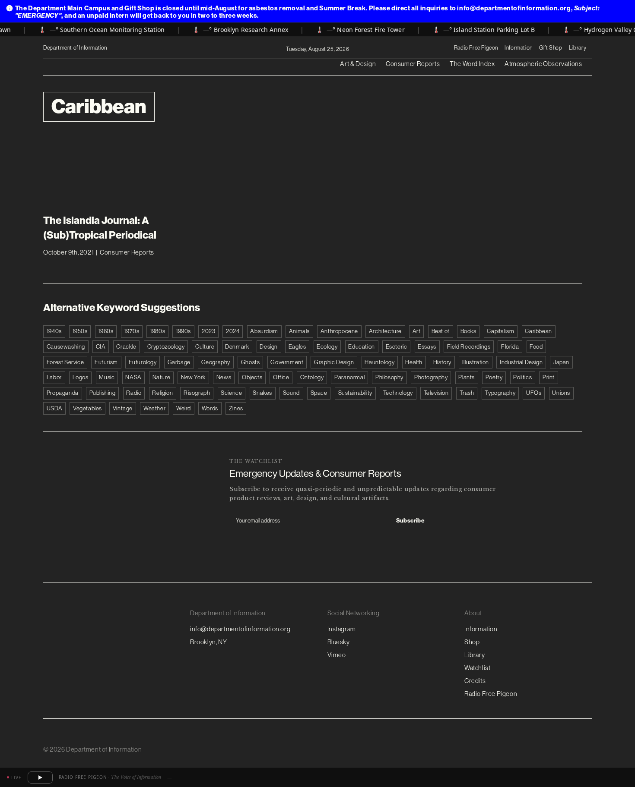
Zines (236, 408)
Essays (427, 346)
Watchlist (477, 668)
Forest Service (65, 362)
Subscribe (410, 520)
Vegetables (87, 408)
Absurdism (264, 331)
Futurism (106, 362)
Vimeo (336, 655)
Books (468, 331)
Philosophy (389, 377)
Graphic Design (334, 362)
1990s (183, 331)
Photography (431, 377)
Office (281, 377)
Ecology (327, 346)
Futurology (143, 362)
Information (519, 47)
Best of (441, 331)
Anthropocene (339, 331)
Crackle (126, 346)
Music (106, 377)
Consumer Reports (413, 64)
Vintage (123, 408)
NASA (133, 377)
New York (193, 377)
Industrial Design (521, 362)
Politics (522, 377)
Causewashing (66, 346)
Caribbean (538, 331)
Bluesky (338, 642)
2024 (232, 331)
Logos (81, 377)
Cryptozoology (166, 346)
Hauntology (379, 362)
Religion (162, 393)
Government (286, 362)
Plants (466, 377)
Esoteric (396, 346)
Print (549, 377)
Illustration (475, 362)
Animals (299, 331)
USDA (54, 408)
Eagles (297, 346)
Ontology (312, 377)
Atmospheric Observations (543, 64)
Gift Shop (550, 47)
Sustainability (355, 393)
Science (231, 393)
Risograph (197, 393)
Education (361, 346)
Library (577, 47)
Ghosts (250, 362)
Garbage (179, 362)
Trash (467, 393)
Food (536, 346)
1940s (54, 331)
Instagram (341, 629)
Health (413, 362)
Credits (475, 681)
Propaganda (63, 393)
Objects (252, 377)
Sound (291, 393)
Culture (204, 346)
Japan (561, 362)
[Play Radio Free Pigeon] (40, 777)
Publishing (102, 393)
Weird (183, 408)
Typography (500, 393)
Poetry (494, 377)
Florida (510, 346)
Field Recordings (469, 346)
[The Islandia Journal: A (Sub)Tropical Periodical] (105, 173)
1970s (131, 331)
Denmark (237, 346)
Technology (398, 393)
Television (436, 393)
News (223, 377)
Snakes (262, 393)
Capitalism (500, 331)
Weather (154, 408)
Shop (471, 642)
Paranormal (349, 377)
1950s (80, 331)
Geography (215, 362)
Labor (54, 377)
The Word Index (472, 64)
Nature (161, 377)
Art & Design (358, 64)
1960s (105, 331)
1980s (157, 331)
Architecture (385, 331)
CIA (101, 346)
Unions (561, 393)
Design (269, 346)
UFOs (533, 393)
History (442, 362)
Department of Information (75, 47)
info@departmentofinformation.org (240, 629)
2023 (208, 331)
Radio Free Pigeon (476, 47)
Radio (133, 393)
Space (319, 393)
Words (210, 408)
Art (417, 331)
